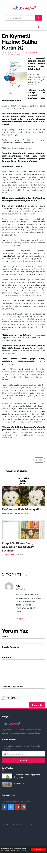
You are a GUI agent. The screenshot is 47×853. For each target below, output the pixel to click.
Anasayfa (5, 824)
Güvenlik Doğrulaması (12, 686)
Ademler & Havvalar (11, 513)
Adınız (5, 636)
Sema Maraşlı (15, 54)
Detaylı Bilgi (23, 851)
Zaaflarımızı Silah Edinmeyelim (21, 509)
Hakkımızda (17, 824)
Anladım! (38, 849)
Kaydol (23, 760)
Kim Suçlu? (19, 783)
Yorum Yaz (27, 575)
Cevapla (19, 618)
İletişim (29, 824)
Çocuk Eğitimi (8, 554)
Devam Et (37, 705)
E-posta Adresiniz (10, 647)
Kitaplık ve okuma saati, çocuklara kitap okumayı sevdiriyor (18, 547)
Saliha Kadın (31, 53)
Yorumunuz (7, 657)
